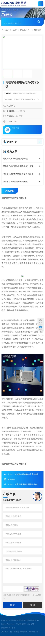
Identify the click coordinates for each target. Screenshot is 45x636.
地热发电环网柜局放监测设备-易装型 (18, 174)
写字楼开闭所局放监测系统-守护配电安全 (20, 166)
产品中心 (23, 30)
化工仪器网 (14, 632)
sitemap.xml (33, 632)
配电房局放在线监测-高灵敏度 (15, 158)
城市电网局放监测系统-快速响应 (28, 484)
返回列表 (11, 479)
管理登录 (23, 632)
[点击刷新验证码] (31, 588)
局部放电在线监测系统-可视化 (15, 181)
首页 (15, 30)
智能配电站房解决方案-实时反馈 (28, 474)
